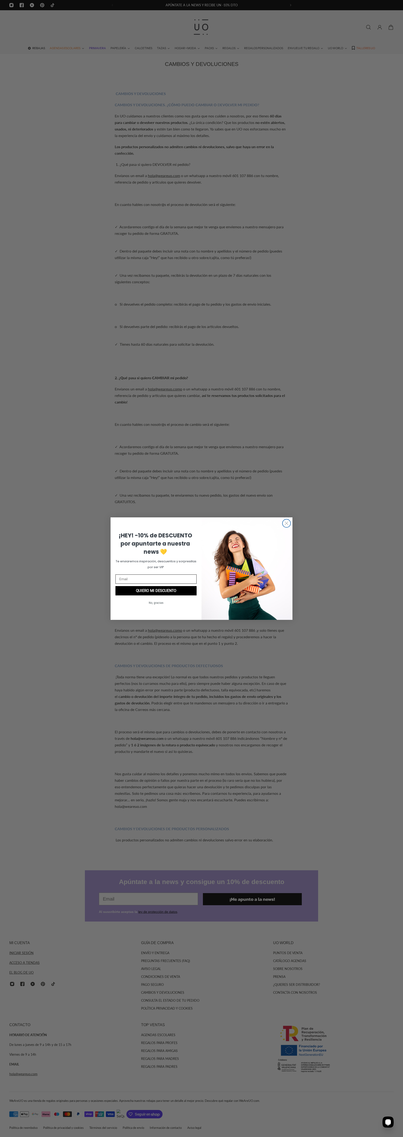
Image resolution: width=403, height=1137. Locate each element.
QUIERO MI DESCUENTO (156, 590)
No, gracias (156, 602)
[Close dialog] (286, 523)
